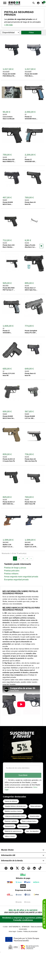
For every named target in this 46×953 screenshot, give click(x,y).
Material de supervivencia (13, 831)
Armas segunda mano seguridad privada (21, 577)
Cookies (19, 931)
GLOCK (5, 114)
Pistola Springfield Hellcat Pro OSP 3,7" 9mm (31, 333)
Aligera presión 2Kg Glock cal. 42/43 (30, 247)
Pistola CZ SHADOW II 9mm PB (30, 119)
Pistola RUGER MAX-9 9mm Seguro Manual (8, 204)
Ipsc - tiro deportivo (32, 831)
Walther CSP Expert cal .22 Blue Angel (31, 547)
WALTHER (5, 285)
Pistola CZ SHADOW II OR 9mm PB (30, 161)
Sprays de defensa (11, 801)
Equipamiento (9, 826)
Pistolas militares (11, 574)
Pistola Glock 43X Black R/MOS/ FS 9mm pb (9, 161)
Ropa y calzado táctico (29, 821)
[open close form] (44, 914)
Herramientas (23, 826)
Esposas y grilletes (11, 821)
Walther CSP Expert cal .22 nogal (7, 547)
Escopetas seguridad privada (16, 580)
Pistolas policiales (11, 571)
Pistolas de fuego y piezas (15, 568)
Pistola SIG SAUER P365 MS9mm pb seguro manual (9, 76)
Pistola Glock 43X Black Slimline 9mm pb (9, 247)
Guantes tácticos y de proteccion (15, 806)
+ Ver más (8, 25)
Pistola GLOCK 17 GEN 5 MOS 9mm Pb (9, 504)
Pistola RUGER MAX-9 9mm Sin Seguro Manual (8, 418)
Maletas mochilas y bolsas (13, 811)
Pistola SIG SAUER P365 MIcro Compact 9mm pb (31, 76)
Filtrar (31, 33)
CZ (25, 114)
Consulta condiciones (23, 920)
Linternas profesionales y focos (15, 816)
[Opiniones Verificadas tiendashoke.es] (23, 875)
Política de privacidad (30, 931)
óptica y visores (10, 836)
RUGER (5, 200)
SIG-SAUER (6, 71)
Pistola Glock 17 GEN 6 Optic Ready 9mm (31, 290)
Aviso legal (12, 931)
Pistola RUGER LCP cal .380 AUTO (30, 418)
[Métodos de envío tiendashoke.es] (10, 895)
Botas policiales (36, 806)
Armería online (34, 816)
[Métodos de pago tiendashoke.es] (10, 883)
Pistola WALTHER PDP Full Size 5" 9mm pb (9, 290)
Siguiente (31, 559)
